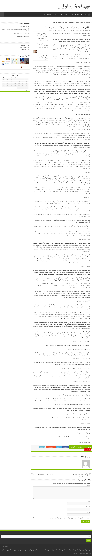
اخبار (72, 14)
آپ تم (2, 546)
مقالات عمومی (79, 22)
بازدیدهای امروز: (25, 47)
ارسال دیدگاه (60, 30)
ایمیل (88, 507)
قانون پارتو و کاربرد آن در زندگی (21, 33)
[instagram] (6, 547)
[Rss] (7, 547)
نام (88, 501)
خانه (89, 14)
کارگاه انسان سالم (42, 38)
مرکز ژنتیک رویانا (48, 14)
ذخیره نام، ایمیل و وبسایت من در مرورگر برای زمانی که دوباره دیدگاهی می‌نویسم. (70, 518)
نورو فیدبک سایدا (76, 5)
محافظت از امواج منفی (23, 36)
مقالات (78, 14)
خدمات (84, 14)
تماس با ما (56, 14)
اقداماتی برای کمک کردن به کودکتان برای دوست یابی (80, 474)
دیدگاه (88, 485)
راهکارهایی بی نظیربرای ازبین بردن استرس (41, 56)
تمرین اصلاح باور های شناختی (42, 44)
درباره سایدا (65, 14)
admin (86, 30)
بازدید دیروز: (26, 49)
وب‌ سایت (87, 512)
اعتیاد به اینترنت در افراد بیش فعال (44, 473)
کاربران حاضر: (25, 45)
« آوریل (27, 90)
